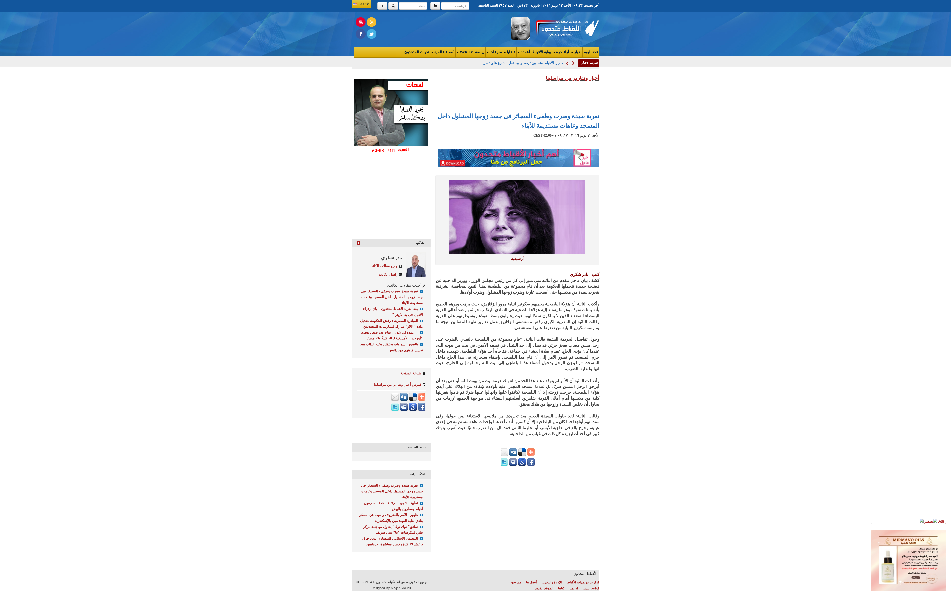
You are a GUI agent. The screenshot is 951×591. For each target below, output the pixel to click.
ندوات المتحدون (416, 52)
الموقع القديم (544, 588)
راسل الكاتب (388, 274)
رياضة (479, 52)
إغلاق (941, 521)
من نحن (516, 582)
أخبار (577, 52)
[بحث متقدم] (382, 6)
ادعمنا (574, 588)
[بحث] (393, 6)
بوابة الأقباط (541, 52)
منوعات (495, 52)
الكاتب (421, 243)
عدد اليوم (591, 52)
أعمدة (525, 52)
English (364, 4)
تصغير (928, 521)
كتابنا (561, 588)
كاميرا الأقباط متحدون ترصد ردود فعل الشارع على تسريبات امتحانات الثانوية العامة (503, 63)
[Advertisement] (415, 28)
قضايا (510, 52)
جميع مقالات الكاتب (384, 266)
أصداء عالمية (443, 52)
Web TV (466, 52)
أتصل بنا (531, 582)
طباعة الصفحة (411, 373)
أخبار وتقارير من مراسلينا (572, 78)
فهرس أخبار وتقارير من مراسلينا (397, 384)
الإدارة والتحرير (552, 582)
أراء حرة (562, 52)
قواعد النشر (591, 588)
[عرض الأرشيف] (435, 6)
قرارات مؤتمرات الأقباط (583, 582)
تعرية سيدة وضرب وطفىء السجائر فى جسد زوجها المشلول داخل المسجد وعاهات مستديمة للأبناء (392, 297)
